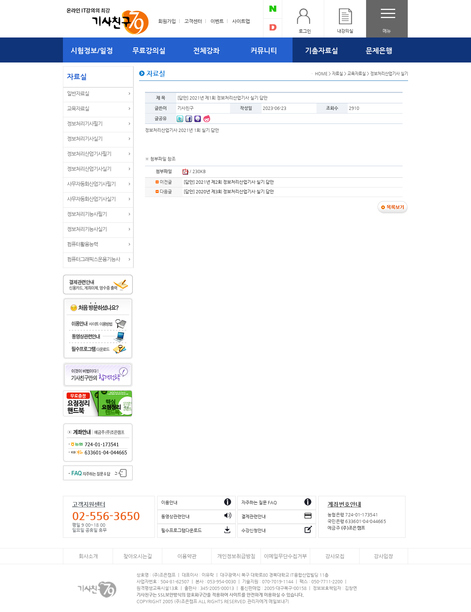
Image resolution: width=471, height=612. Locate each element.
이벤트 (217, 21)
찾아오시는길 (137, 556)
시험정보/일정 (92, 50)
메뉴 (387, 30)
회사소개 (88, 556)
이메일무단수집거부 (285, 556)
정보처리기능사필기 (87, 214)
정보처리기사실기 (84, 139)
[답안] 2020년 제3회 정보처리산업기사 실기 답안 (229, 191)
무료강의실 (149, 50)
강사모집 (334, 556)
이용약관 (186, 556)
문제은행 (379, 50)
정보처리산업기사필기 (89, 154)
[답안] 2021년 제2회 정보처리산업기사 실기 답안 (229, 182)
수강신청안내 (253, 530)
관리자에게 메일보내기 (268, 601)
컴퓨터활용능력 (82, 244)
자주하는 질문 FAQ (259, 502)
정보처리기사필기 (84, 123)
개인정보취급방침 (236, 556)
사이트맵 (241, 21)
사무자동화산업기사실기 (91, 199)
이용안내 (169, 502)
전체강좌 (206, 50)
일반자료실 (78, 93)
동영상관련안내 (175, 516)
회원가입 (167, 21)
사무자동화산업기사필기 (91, 184)
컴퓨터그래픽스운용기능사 (93, 259)
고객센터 (193, 21)
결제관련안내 (253, 516)
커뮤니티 (264, 50)
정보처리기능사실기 (87, 229)
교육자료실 (78, 108)
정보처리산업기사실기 (89, 169)
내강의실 (345, 30)
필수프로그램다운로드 (181, 530)
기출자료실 (321, 50)
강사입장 (383, 556)
